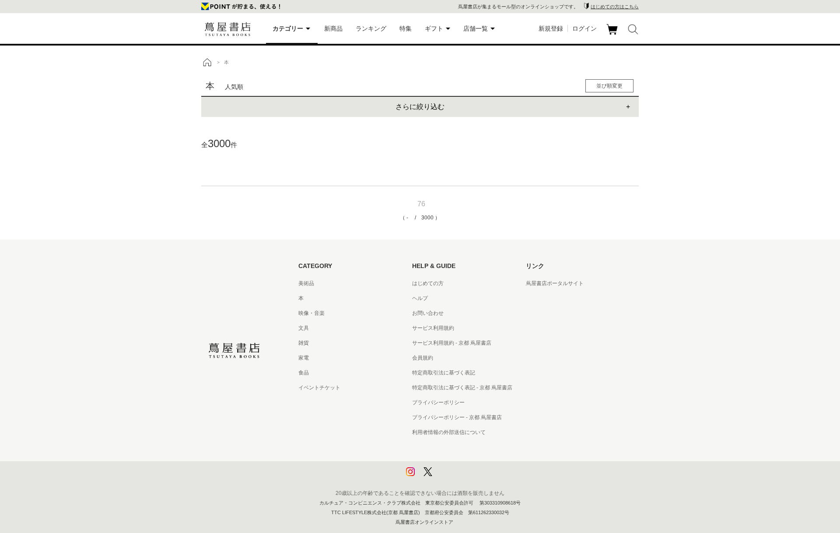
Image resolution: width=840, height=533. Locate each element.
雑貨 (303, 343)
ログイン (584, 28)
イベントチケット (319, 388)
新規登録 (551, 28)
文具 (303, 328)
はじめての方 (428, 283)
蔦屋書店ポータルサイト (555, 283)
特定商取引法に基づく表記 (443, 373)
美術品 (306, 283)
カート (613, 34)
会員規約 (422, 358)
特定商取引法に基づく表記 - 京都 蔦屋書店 (462, 388)
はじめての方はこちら (615, 6)
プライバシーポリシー (438, 402)
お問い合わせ (428, 313)
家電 (303, 358)
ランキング (371, 28)
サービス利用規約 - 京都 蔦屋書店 (451, 343)
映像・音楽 (311, 313)
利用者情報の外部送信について (449, 432)
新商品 (333, 28)
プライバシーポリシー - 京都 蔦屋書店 (457, 417)
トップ (207, 62)
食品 (303, 373)
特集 (405, 28)
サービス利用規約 (433, 328)
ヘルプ (420, 298)
